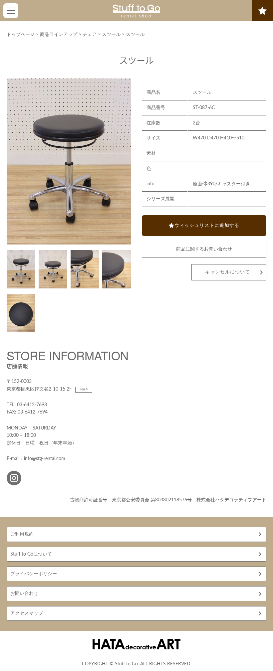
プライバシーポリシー (33, 574)
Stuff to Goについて (31, 554)
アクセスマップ (26, 613)
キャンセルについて (227, 272)
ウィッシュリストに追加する (206, 225)
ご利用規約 (22, 534)
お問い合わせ (24, 593)
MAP (84, 389)
